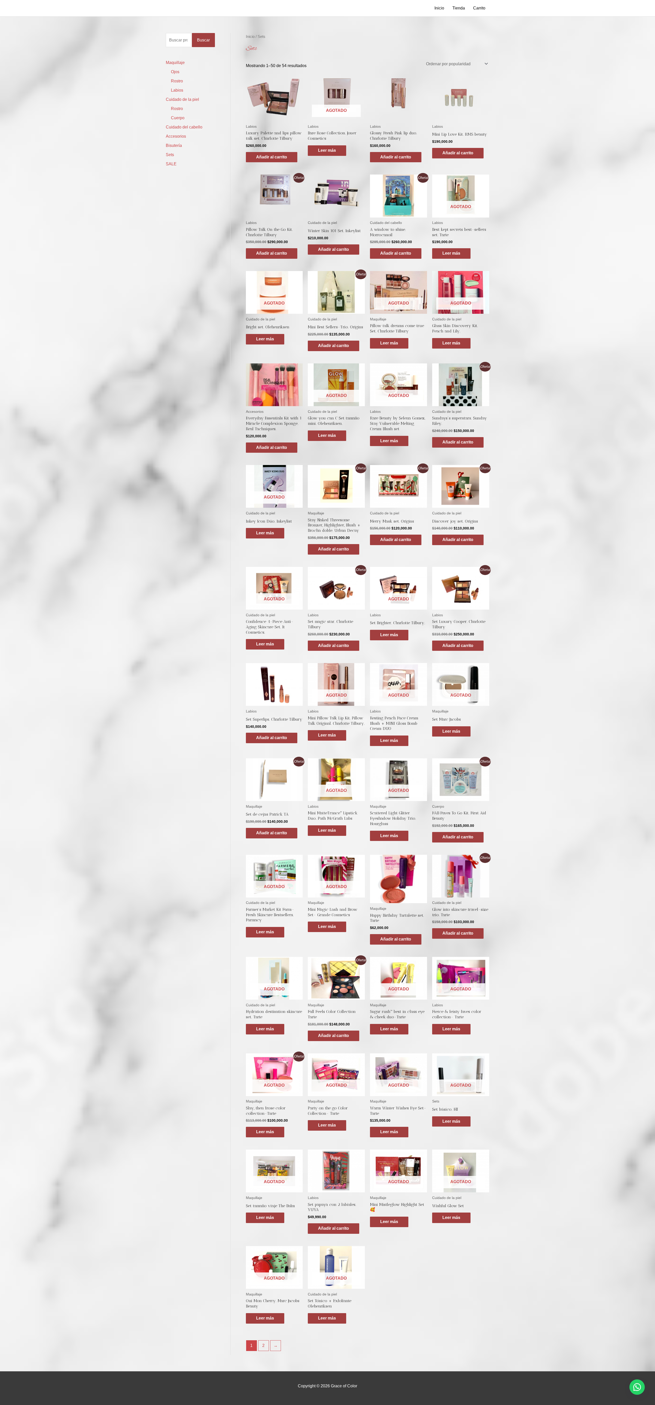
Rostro (177, 81)
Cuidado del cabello (184, 127)
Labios (177, 90)
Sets (170, 155)
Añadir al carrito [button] (271, 157)
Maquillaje (175, 62)
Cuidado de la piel (182, 99)
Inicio (439, 8)
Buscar (203, 40)
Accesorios (176, 136)
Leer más (327, 150)
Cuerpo (177, 118)
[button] (637, 1387)
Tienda (458, 8)
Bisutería (174, 145)
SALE (171, 164)
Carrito (479, 8)
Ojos (175, 72)
